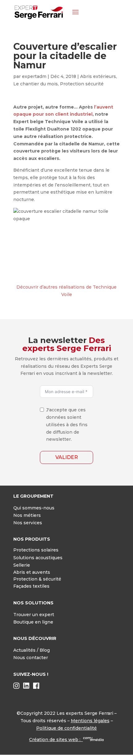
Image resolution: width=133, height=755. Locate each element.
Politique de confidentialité (66, 728)
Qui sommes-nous (33, 508)
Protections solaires (35, 550)
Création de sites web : (56, 739)
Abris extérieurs (98, 76)
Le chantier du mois (35, 84)
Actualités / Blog (31, 650)
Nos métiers (27, 515)
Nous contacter (30, 657)
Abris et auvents (31, 572)
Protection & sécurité (37, 579)
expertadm (34, 76)
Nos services (27, 522)
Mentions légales (90, 720)
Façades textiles (31, 586)
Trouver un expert (33, 614)
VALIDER (66, 457)
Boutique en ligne (33, 622)
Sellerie (21, 565)
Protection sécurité (82, 84)
